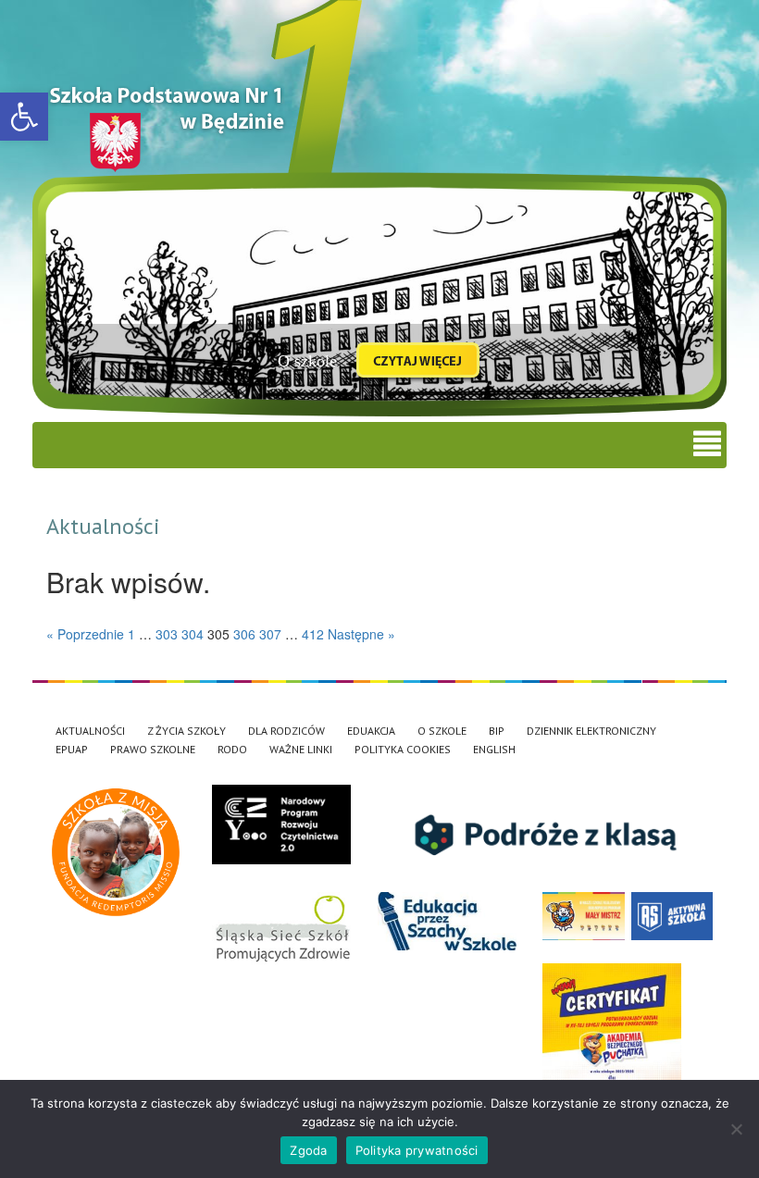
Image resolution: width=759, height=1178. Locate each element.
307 (270, 634)
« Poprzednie (85, 634)
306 (244, 634)
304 (192, 634)
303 (167, 634)
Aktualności (90, 731)
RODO (232, 749)
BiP (496, 731)
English (494, 749)
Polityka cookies (403, 749)
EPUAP (72, 749)
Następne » (361, 634)
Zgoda (308, 1150)
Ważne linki (300, 749)
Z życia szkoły (186, 731)
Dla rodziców (286, 731)
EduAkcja (371, 731)
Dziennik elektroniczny (591, 731)
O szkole (442, 731)
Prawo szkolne (152, 749)
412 (313, 634)
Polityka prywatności (417, 1150)
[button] (24, 117)
